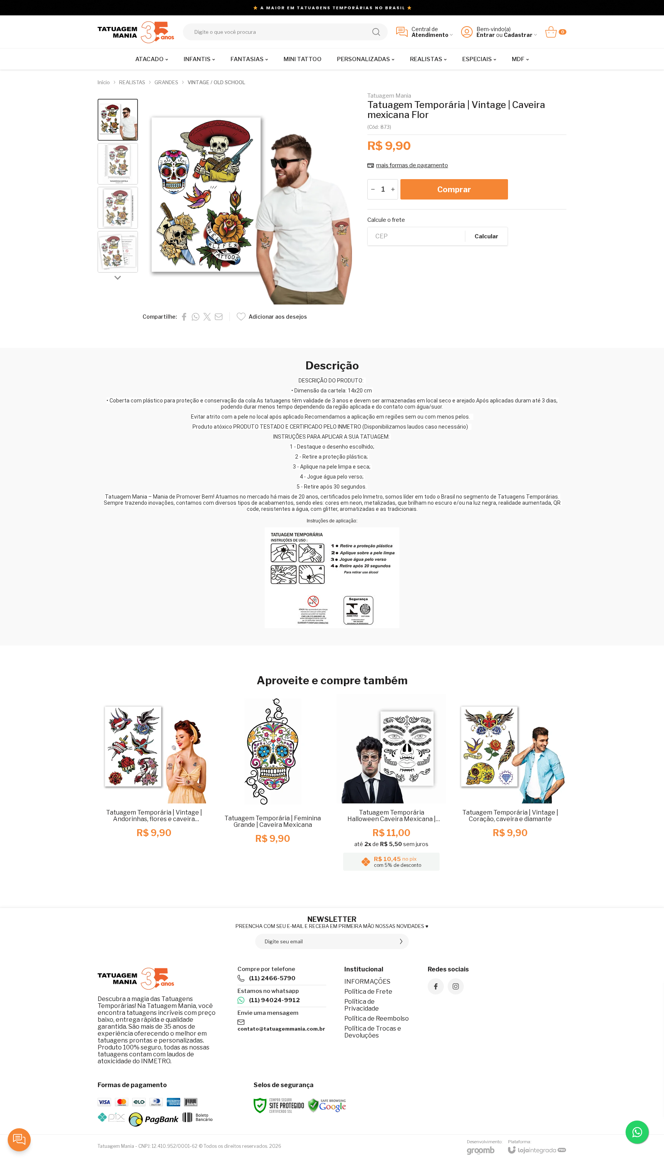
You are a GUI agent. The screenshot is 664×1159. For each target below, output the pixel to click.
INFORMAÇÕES (367, 981)
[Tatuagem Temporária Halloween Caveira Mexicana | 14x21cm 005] (391, 784)
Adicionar (169, 827)
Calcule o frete (386, 220)
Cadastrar (518, 35)
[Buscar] (376, 31)
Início (104, 82)
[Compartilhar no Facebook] (184, 317)
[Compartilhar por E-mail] (218, 317)
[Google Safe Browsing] (327, 1105)
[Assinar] (401, 941)
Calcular (486, 236)
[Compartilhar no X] (207, 317)
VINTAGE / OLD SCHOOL (216, 82)
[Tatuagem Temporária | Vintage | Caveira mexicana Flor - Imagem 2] (118, 164)
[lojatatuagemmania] (136, 31)
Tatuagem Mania (389, 96)
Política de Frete (368, 991)
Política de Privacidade (361, 1005)
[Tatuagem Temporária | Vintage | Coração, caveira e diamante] (510, 784)
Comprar (454, 189)
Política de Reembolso (376, 1018)
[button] (118, 120)
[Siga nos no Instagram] (456, 986)
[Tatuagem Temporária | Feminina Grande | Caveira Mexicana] (273, 784)
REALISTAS (132, 82)
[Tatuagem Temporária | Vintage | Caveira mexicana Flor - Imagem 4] (118, 252)
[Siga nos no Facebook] (436, 986)
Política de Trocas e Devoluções (372, 1032)
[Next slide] (118, 277)
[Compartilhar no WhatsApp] (195, 317)
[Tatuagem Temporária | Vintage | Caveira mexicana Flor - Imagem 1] (117, 120)
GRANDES (166, 82)
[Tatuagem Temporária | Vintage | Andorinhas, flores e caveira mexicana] (154, 784)
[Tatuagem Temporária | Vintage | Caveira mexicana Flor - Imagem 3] (118, 207)
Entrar (485, 35)
